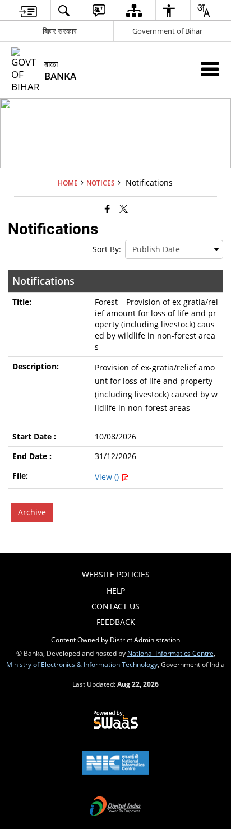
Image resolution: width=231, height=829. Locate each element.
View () (108, 476)
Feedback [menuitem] (115, 622)
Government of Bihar (167, 31)
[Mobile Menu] (210, 68)
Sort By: (107, 249)
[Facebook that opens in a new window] (107, 208)
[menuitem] (28, 10)
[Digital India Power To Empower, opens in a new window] (115, 807)
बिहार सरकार (60, 31)
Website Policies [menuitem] (116, 574)
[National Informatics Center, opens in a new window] (115, 763)
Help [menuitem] (116, 590)
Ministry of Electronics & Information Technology (82, 664)
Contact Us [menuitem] (115, 606)
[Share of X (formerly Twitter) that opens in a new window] (124, 208)
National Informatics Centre (170, 653)
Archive (32, 512)
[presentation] (174, 249)
